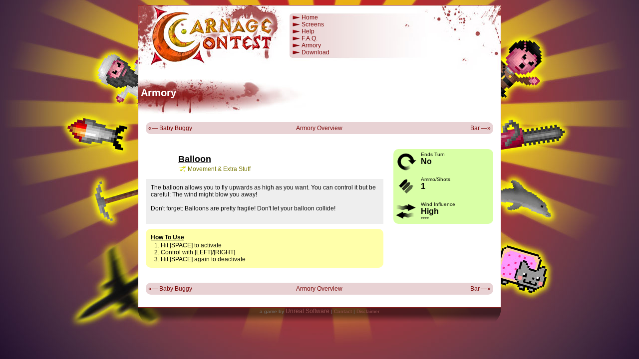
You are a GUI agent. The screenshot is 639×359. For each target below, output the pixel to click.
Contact (343, 311)
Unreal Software (307, 311)
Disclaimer (367, 311)
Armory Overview (319, 128)
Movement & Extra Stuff (219, 169)
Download (315, 52)
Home (310, 17)
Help (308, 31)
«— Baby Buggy (170, 128)
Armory (311, 45)
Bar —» (480, 128)
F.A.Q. (310, 38)
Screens (313, 24)
